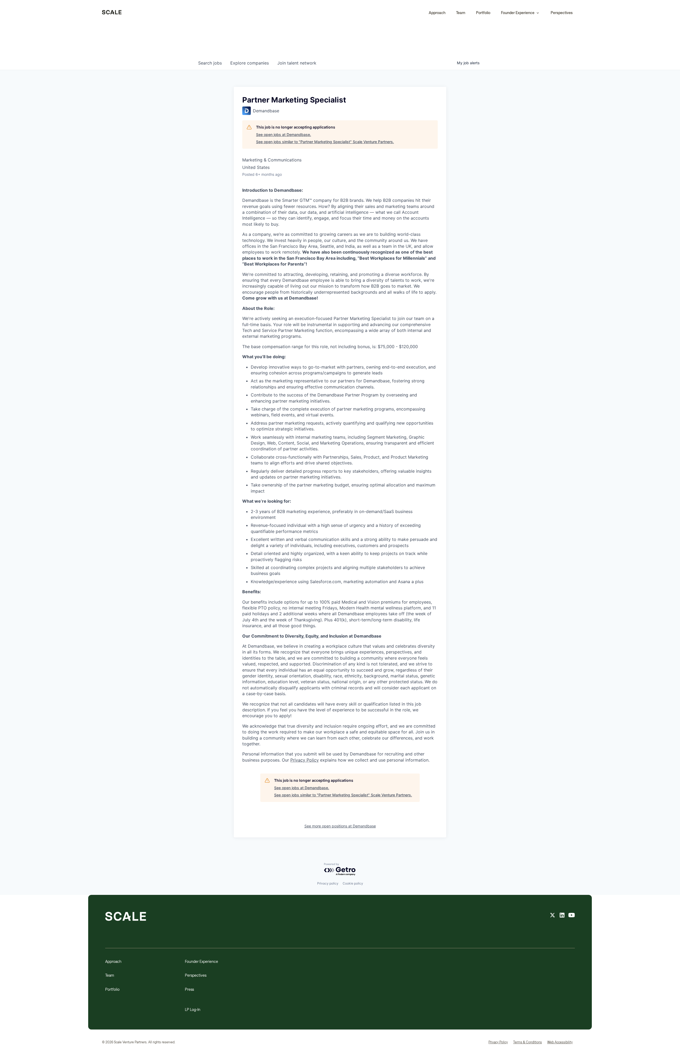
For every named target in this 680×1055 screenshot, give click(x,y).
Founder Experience (201, 961)
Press (189, 989)
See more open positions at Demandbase (340, 826)
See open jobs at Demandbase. (283, 134)
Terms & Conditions (527, 1042)
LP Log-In (192, 1009)
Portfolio (483, 12)
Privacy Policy (304, 760)
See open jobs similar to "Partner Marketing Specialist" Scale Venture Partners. (325, 141)
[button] (520, 12)
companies (249, 63)
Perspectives (562, 12)
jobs (210, 63)
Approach (437, 12)
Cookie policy (353, 883)
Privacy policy (327, 883)
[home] (112, 12)
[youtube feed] (571, 916)
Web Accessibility (560, 1042)
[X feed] (552, 916)
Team (460, 12)
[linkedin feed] (562, 916)
